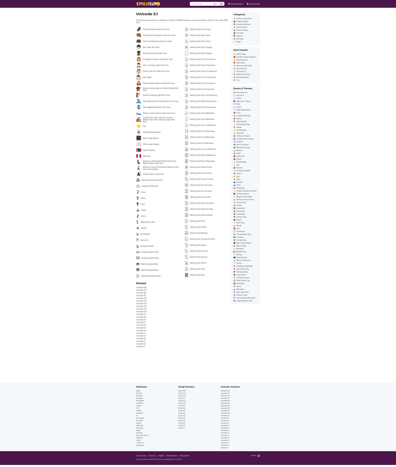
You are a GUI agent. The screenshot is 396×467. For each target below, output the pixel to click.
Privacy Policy (141, 455)
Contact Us (152, 455)
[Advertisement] (198, 368)
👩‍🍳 (253, 4)
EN (214, 4)
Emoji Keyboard (171, 455)
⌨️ (235, 4)
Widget (161, 455)
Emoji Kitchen (184, 455)
